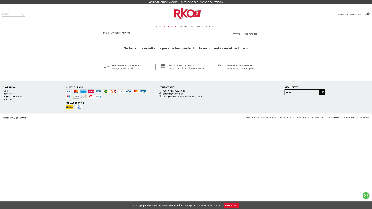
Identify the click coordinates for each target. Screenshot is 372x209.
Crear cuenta (342, 14)
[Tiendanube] (15, 119)
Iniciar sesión (356, 14)
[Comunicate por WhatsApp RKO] (366, 195)
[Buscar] (22, 14)
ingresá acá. (337, 118)
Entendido (231, 205)
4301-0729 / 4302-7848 (174, 90)
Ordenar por (237, 34)
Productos (170, 26)
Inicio (158, 26)
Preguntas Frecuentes (191, 26)
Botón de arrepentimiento (357, 118)
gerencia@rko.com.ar (173, 93)
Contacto (211, 26)
